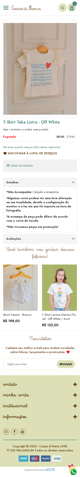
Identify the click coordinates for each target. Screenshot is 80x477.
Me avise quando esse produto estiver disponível (31, 147)
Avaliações (13, 239)
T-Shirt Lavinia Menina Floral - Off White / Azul (59, 317)
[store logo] (22, 7)
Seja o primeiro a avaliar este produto (25, 129)
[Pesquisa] (62, 7)
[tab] (40, 182)
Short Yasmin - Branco (17, 315)
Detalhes (12, 182)
